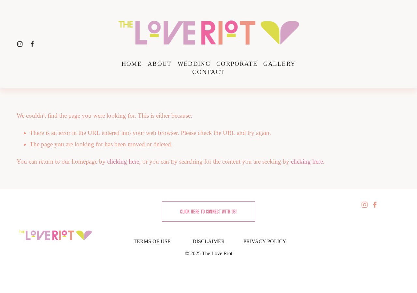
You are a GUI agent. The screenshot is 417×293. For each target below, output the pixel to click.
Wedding (194, 63)
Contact (208, 71)
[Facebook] (32, 44)
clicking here (123, 161)
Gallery (279, 63)
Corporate (236, 63)
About (160, 63)
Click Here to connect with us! (208, 211)
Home (132, 63)
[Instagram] (20, 44)
